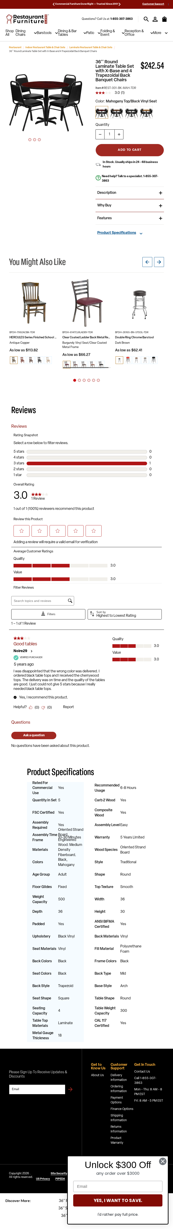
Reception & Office (134, 33)
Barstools (44, 33)
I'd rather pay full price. (118, 1214)
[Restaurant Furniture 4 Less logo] (27, 19)
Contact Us (142, 1071)
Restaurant (15, 47)
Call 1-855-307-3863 (145, 1081)
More (157, 33)
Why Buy (104, 205)
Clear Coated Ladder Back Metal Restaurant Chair (86, 337)
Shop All (9, 33)
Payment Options (117, 1100)
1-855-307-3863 (121, 19)
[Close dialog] (163, 1161)
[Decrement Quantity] (100, 134)
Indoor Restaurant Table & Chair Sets (45, 47)
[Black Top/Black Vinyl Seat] (131, 112)
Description (106, 193)
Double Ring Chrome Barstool (134, 337)
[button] (46, 97)
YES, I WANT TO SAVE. (118, 1200)
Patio (90, 33)
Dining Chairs (20, 33)
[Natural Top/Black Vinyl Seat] (146, 112)
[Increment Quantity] (118, 134)
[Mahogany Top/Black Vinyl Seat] (102, 112)
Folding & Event (107, 33)
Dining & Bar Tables (67, 33)
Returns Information (119, 1129)
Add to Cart (129, 150)
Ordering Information (119, 1089)
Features (104, 218)
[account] (155, 19)
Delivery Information (119, 1078)
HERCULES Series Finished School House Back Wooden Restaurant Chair (33, 337)
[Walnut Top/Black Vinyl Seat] (116, 112)
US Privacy (43, 1179)
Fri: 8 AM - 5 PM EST (148, 1100)
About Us (97, 1075)
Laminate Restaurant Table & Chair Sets (90, 47)
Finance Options (122, 1109)
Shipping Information (119, 1118)
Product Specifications (116, 233)
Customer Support (153, 4)
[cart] (164, 21)
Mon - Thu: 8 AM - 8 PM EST (148, 1092)
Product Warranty (117, 1140)
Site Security (59, 1173)
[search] (146, 19)
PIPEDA (60, 1179)
